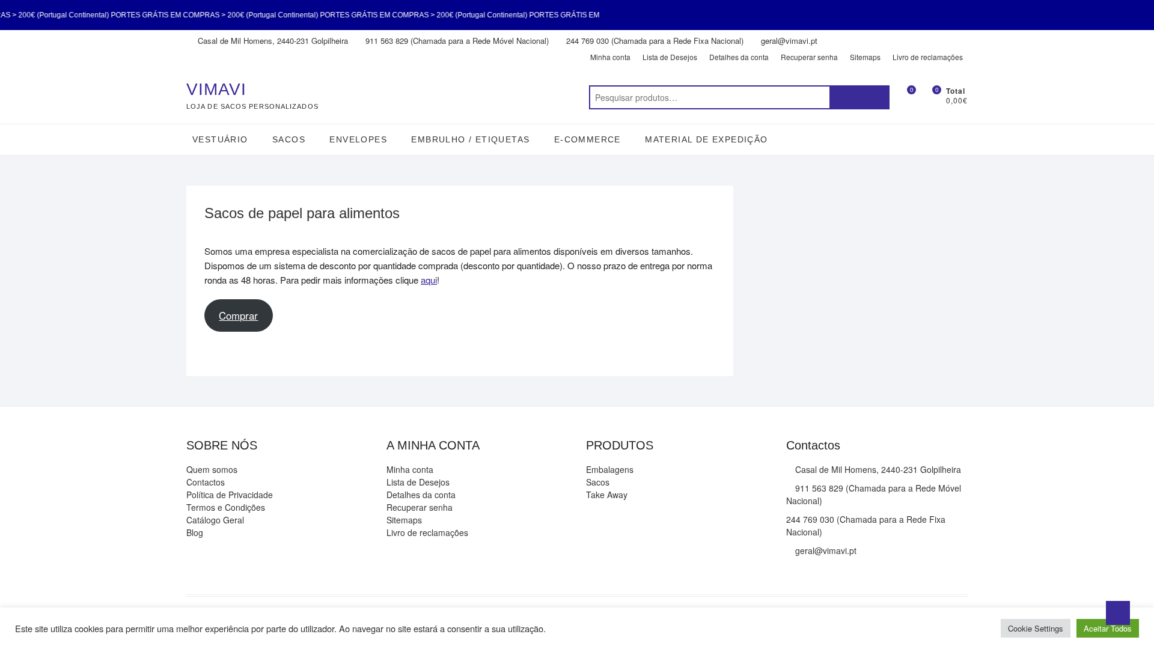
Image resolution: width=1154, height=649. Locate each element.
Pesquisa (859, 97)
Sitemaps (865, 57)
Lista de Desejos (670, 57)
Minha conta (610, 57)
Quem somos (211, 469)
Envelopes (358, 139)
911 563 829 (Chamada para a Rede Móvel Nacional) (456, 40)
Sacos (288, 139)
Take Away (606, 495)
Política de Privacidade (229, 495)
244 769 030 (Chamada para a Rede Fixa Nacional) (653, 40)
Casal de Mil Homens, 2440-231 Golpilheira (271, 40)
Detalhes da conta (739, 57)
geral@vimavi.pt (788, 40)
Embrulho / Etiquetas (470, 139)
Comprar (238, 315)
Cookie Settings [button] (1035, 628)
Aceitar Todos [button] (1108, 628)
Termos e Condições (225, 507)
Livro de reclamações (928, 57)
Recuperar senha (809, 57)
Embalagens (609, 469)
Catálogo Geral (215, 520)
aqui (429, 279)
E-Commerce (587, 139)
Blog (194, 532)
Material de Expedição (706, 139)
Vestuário (220, 139)
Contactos (205, 482)
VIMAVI (216, 89)
